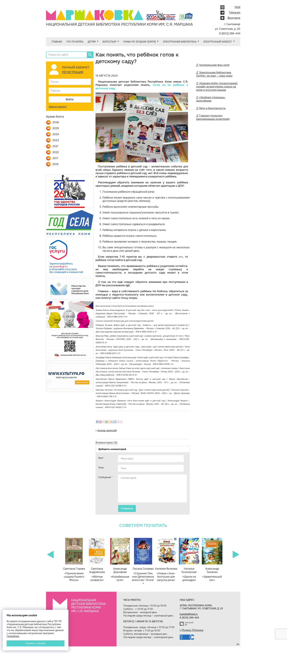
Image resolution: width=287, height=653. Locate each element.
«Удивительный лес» (212, 574)
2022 (55, 152)
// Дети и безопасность (211, 108)
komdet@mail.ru (189, 614)
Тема (101, 467)
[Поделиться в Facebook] (97, 421)
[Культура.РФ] (69, 376)
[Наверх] (121, 421)
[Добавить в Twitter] (112, 421)
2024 (55, 134)
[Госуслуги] (69, 256)
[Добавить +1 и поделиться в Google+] (100, 421)
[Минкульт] (69, 288)
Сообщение (105, 477)
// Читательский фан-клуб (212, 65)
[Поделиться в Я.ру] (118, 421)
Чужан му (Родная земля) (139, 41)
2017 (55, 158)
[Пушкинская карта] (69, 314)
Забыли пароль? (58, 106)
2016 (55, 164)
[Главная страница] (119, 12)
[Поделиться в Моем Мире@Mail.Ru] (106, 421)
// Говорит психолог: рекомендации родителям (213, 117)
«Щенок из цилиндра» (189, 574)
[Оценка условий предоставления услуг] (69, 344)
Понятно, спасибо (36, 643)
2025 (55, 128)
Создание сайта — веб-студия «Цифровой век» (186, 624)
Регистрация (72, 72)
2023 (55, 140)
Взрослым (109, 41)
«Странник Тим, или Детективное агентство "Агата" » (143, 576)
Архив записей (107, 430)
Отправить (127, 508)
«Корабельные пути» (120, 574)
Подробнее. (13, 636)
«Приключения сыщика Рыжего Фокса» (74, 574)
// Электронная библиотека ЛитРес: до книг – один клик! (214, 74)
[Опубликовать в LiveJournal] (103, 421)
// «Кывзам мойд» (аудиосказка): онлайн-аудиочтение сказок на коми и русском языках (217, 87)
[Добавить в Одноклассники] (109, 421)
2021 (55, 146)
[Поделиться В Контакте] (115, 421)
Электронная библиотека (179, 41)
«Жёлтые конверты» (97, 574)
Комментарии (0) (106, 442)
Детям (92, 41)
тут (128, 285)
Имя (101, 457)
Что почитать (75, 41)
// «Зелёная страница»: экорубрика (211, 99)
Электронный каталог (217, 41)
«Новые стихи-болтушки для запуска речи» (166, 574)
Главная (56, 41)
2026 (55, 122)
